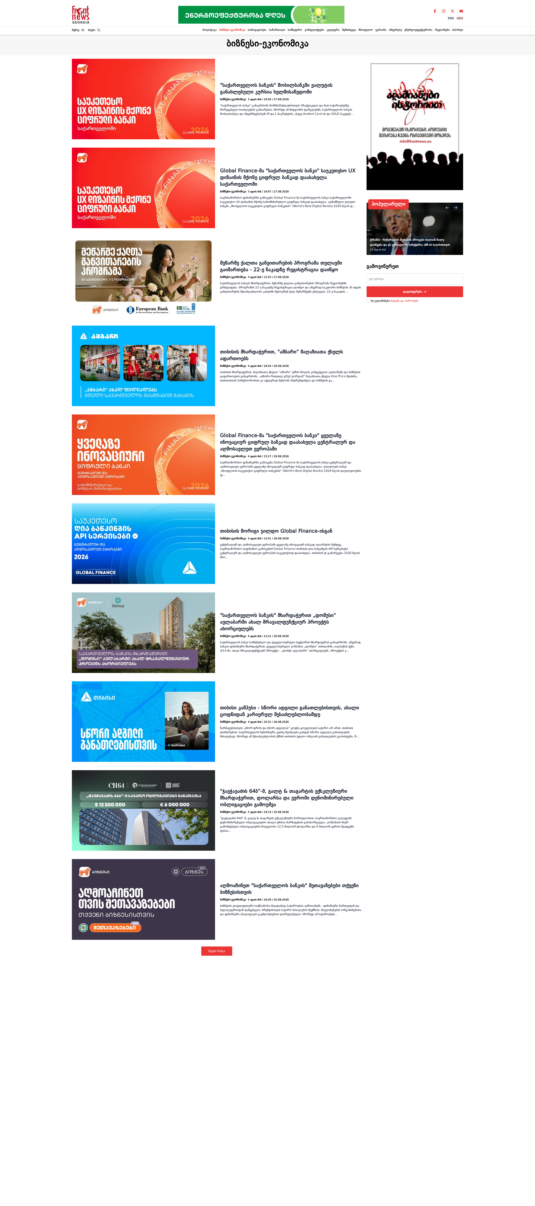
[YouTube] (461, 11)
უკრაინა (380, 30)
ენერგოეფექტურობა (418, 30)
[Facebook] (435, 11)
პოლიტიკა (209, 30)
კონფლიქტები (314, 30)
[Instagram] (444, 11)
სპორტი (457, 30)
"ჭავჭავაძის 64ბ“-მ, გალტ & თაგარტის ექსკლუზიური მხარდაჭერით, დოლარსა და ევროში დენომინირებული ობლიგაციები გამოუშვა (286, 798)
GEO (460, 18)
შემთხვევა (349, 30)
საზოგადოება (257, 30)
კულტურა (333, 30)
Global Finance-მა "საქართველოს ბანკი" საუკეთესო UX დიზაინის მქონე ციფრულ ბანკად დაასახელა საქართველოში (287, 178)
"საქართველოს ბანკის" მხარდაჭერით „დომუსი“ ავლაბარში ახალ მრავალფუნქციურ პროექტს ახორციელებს (278, 622)
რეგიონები (442, 30)
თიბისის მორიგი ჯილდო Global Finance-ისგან (276, 531)
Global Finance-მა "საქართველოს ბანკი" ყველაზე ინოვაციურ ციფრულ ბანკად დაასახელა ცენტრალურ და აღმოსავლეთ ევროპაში (287, 442)
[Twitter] (452, 11)
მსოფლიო (366, 30)
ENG (451, 18)
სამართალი (277, 30)
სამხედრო (295, 30)
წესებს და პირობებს (404, 300)
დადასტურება (412, 291)
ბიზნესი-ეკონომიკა (232, 30)
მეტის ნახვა (216, 951)
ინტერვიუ (395, 30)
